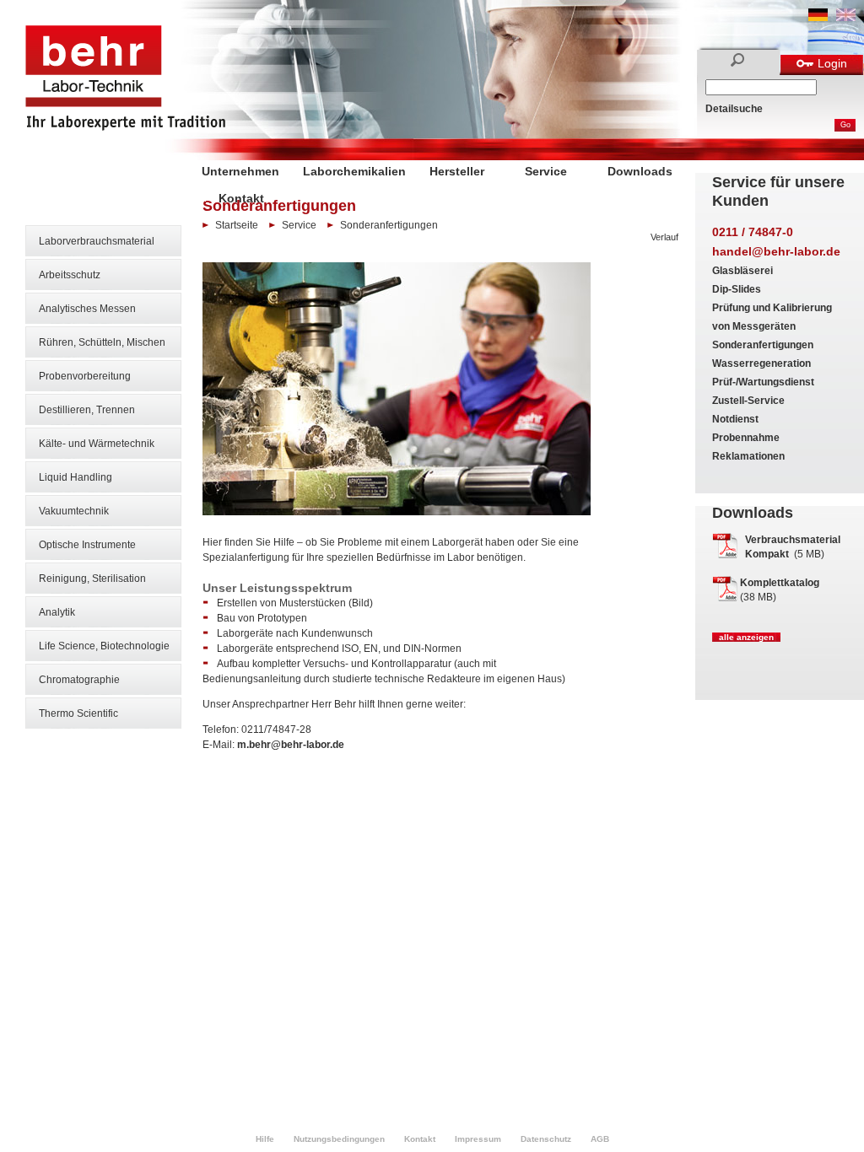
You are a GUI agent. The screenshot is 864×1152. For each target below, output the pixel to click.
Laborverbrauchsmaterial (96, 241)
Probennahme (746, 438)
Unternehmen (240, 171)
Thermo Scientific (78, 713)
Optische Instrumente (87, 545)
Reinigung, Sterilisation (92, 578)
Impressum (478, 1139)
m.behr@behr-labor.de (290, 745)
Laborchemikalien (354, 171)
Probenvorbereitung (85, 376)
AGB (600, 1139)
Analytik (57, 612)
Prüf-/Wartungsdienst (763, 382)
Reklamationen (748, 456)
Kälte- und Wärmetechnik (96, 443)
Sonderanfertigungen (762, 345)
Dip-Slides (736, 289)
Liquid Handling (75, 477)
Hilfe (265, 1139)
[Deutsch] (818, 18)
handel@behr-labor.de (776, 251)
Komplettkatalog (779, 583)
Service (546, 171)
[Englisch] (846, 18)
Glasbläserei (742, 271)
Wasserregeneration (761, 363)
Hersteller (456, 171)
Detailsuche (734, 109)
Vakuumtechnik (74, 511)
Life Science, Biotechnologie (104, 646)
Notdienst (735, 419)
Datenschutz (546, 1139)
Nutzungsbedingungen (339, 1139)
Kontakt (241, 198)
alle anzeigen (746, 637)
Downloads (640, 171)
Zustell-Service (748, 400)
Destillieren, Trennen (87, 410)
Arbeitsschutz (69, 275)
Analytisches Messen (87, 309)
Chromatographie (79, 680)
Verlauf (664, 237)
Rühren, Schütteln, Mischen (102, 342)
